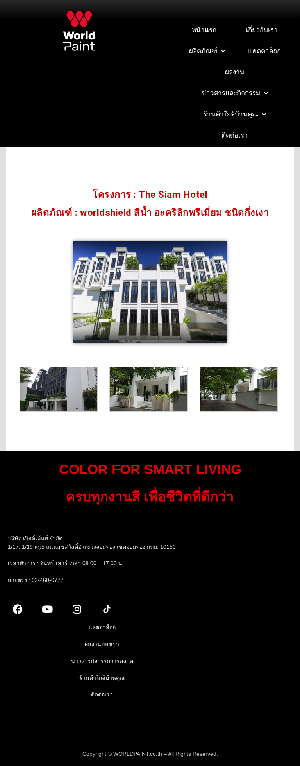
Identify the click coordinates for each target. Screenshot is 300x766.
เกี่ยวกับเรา (262, 30)
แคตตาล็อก (264, 51)
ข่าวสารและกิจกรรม (231, 93)
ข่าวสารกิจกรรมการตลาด (102, 661)
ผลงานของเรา (102, 644)
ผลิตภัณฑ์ (203, 51)
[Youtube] (47, 609)
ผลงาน (235, 72)
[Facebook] (17, 609)
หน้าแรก (204, 30)
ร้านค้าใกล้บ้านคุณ (231, 114)
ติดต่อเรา (234, 135)
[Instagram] (77, 609)
